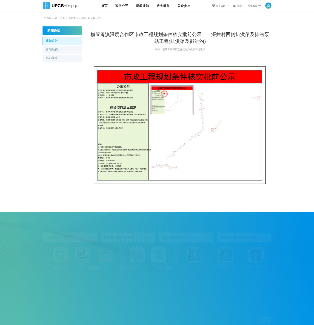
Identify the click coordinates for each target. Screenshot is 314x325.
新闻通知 (142, 6)
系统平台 (115, 290)
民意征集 (151, 275)
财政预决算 (49, 285)
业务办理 (115, 275)
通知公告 (85, 18)
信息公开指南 (50, 305)
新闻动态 (52, 49)
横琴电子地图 (154, 285)
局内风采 (52, 58)
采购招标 (48, 290)
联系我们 (151, 280)
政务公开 (121, 6)
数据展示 (48, 295)
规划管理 (97, 18)
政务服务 (163, 6)
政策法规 (48, 280)
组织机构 (48, 275)
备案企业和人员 (119, 285)
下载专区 (115, 280)
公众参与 (183, 6)
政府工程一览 (50, 300)
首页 (104, 6)
